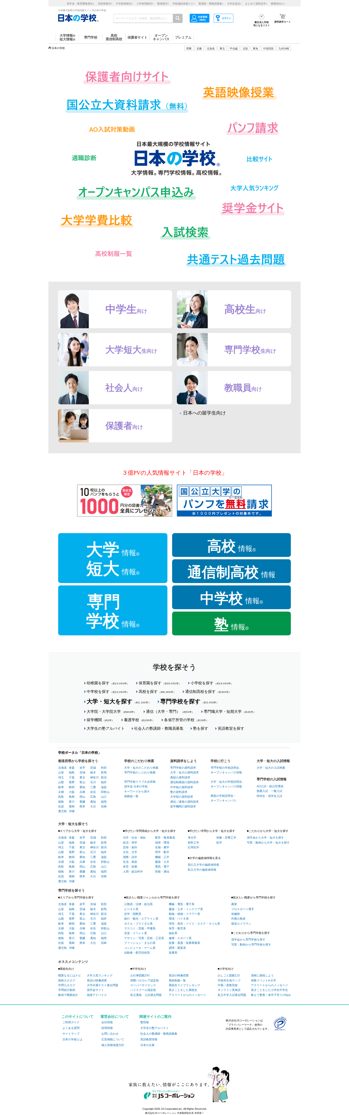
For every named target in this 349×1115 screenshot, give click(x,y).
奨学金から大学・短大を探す (265, 837)
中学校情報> (124, 3)
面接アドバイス (97, 995)
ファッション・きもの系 (140, 943)
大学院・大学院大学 (112, 712)
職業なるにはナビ (69, 975)
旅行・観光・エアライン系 (141, 918)
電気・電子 (162, 866)
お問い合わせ (109, 1033)
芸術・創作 (130, 847)
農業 (234, 904)
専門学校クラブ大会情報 (140, 781)
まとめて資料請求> (256, 3)
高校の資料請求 (180, 777)
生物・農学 (162, 847)
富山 (82, 782)
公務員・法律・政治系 (138, 904)
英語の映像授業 (97, 980)
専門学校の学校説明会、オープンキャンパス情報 (226, 770)
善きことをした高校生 (183, 990)
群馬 (104, 772)
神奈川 (94, 777)
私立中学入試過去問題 (232, 995)
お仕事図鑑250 (140, 975)
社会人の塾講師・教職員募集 (159, 728)
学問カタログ (66, 985)
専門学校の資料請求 (183, 767)
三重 (93, 787)
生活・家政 (130, 862)
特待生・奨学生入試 (269, 796)
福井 (104, 782)
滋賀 (104, 787)
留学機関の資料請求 (183, 806)
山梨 (61, 782)
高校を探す (157, 692)
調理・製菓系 (177, 948)
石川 (93, 782)
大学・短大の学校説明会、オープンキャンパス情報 (228, 784)
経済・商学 (130, 842)
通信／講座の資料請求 (184, 801)
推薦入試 (262, 791)
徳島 (61, 801)
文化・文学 (130, 852)
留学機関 (100, 720)
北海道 (211, 48)
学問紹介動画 (66, 990)
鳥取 (61, 796)
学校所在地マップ (229, 980)
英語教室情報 (148, 1039)
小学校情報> (145, 3)
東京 (82, 777)
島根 (72, 796)
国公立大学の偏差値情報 (203, 864)
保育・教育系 (177, 928)
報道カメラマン (241, 923)
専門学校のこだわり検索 (140, 772)
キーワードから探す (137, 791)
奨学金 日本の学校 (136, 786)
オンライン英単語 (229, 990)
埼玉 (61, 777)
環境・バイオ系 (179, 918)
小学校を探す (212, 683)
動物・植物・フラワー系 (184, 914)
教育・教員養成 (165, 837)
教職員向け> (278, 3)
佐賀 (61, 806)
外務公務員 (238, 918)
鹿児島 (62, 811)
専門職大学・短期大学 (230, 712)
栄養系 (173, 952)
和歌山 (105, 792)
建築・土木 (162, 862)
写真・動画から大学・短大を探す (268, 842)
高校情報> (105, 3)
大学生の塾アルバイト (106, 728)
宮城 (93, 767)
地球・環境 (162, 842)
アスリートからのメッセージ (187, 995)
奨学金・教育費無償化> (80, 3)
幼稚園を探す (108, 683)
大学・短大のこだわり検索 (141, 767)
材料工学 (193, 842)
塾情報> (163, 3)
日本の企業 (147, 1045)
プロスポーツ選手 (242, 909)
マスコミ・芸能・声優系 (140, 928)
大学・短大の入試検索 (271, 767)
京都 (61, 792)
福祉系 (173, 933)
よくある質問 (71, 1028)
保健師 (235, 914)
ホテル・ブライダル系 (138, 923)
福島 (72, 772)
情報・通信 (162, 871)
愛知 (82, 787)
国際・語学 (130, 857)
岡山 (82, 796)
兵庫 (82, 792)
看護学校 (139, 720)
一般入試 (275, 791)
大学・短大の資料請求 (184, 772)
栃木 (93, 772)
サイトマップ (71, 1033)
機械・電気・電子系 (181, 904)
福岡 (104, 801)
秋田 (104, 767)
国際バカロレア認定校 (144, 980)
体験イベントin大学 (263, 980)
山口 (104, 796)
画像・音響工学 (226, 837)
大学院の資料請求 (181, 796)
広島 (93, 796)
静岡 (72, 787)
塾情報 (144, 1022)
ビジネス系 (131, 909)
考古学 (192, 837)
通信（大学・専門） (170, 712)
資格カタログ (66, 980)
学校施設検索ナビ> (184, 3)
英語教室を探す (231, 728)
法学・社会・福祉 (134, 837)
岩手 (82, 767)
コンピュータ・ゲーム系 (140, 948)
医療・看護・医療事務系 (184, 943)
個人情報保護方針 (112, 1045)
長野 (72, 782)
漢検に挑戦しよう (262, 975)
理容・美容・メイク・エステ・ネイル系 (194, 923)
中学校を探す (108, 692)
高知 (93, 801)
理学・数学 (162, 852)
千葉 (72, 777)
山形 (61, 772)
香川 (72, 801)
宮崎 (104, 806)
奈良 (93, 792)
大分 (93, 806)
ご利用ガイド (71, 1022)
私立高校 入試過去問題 (146, 995)
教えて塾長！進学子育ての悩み (271, 995)
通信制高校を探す (208, 692)
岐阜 (61, 787)
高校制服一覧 (177, 980)
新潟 (104, 777)
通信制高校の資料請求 (184, 782)
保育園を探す (160, 683)
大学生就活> (234, 3)
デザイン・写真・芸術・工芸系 (144, 938)
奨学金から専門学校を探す (248, 939)
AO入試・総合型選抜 (270, 786)
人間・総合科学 (133, 871)
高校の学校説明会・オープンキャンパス (223, 798)
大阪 (72, 792)
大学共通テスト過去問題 (102, 985)
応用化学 (193, 847)
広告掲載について (112, 1039)
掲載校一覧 (131, 796)
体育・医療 (130, 866)
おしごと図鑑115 (229, 975)
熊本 (82, 806)
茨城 (82, 772)
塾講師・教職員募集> (210, 3)
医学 (219, 842)
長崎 (72, 806)
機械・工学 (162, 857)
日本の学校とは (72, 1039)
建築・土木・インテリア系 (186, 909)
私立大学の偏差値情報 (202, 869)
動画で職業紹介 (68, 995)
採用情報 (107, 1028)
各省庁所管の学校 (186, 720)
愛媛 (82, 801)
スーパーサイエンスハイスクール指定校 (143, 988)
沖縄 (72, 811)
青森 (72, 767)
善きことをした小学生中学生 (269, 990)
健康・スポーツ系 (180, 938)
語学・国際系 (132, 914)
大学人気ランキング (100, 975)
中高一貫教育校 (228, 985)
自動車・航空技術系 (137, 952)
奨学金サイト (95, 990)
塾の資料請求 (178, 792)
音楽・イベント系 (135, 933)
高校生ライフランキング (184, 985)
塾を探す (200, 728)
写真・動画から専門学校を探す (251, 944)
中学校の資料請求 (181, 787)
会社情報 (107, 1022)
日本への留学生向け (204, 412)
